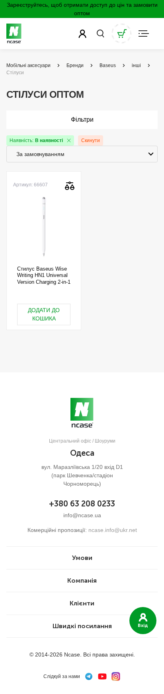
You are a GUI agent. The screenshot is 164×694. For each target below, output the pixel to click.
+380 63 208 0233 (82, 503)
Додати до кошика (44, 314)
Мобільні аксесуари (28, 65)
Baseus (108, 65)
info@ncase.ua (82, 515)
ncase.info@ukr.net (112, 530)
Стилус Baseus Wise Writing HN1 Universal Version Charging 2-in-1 (43, 275)
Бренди (75, 65)
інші (136, 65)
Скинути (90, 140)
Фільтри (82, 119)
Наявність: (36, 140)
